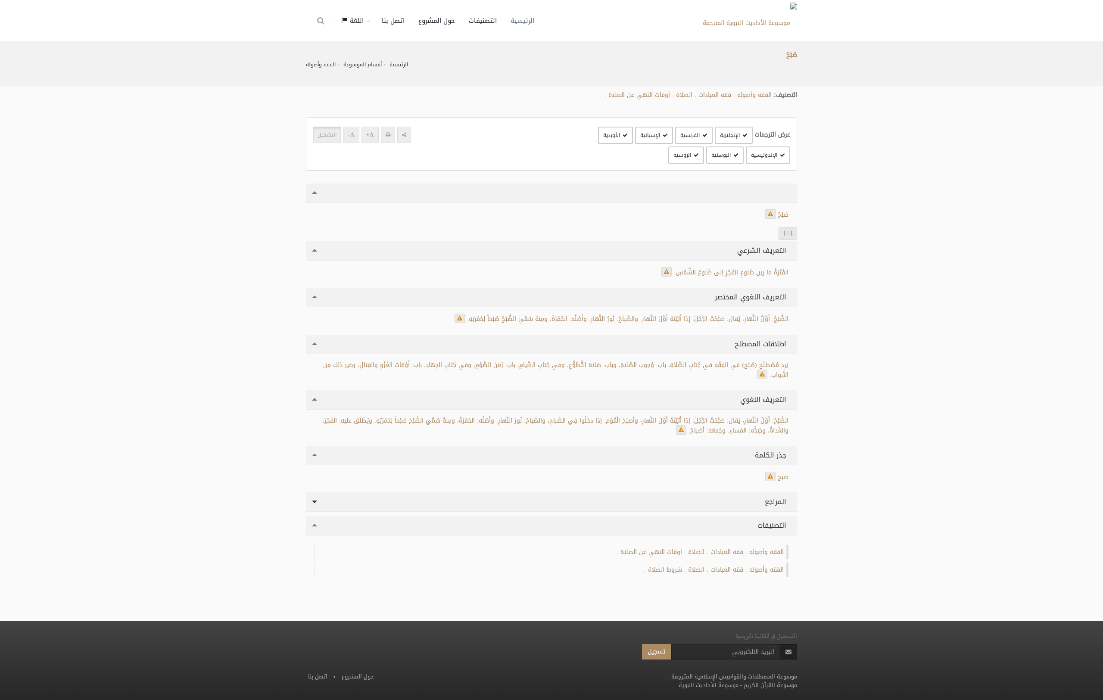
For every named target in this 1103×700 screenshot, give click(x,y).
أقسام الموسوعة (362, 64)
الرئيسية (522, 21)
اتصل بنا (393, 21)
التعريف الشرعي (762, 250)
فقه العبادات (714, 95)
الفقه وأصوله (321, 64)
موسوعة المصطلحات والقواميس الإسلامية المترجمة (734, 676)
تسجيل (656, 651)
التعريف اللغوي (764, 399)
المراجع (776, 501)
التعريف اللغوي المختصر (751, 297)
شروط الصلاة (665, 570)
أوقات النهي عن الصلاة (639, 95)
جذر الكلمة (771, 455)
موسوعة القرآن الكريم (770, 685)
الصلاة (684, 95)
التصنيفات (483, 21)
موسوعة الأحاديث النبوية (708, 685)
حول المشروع (436, 21)
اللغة (356, 21)
